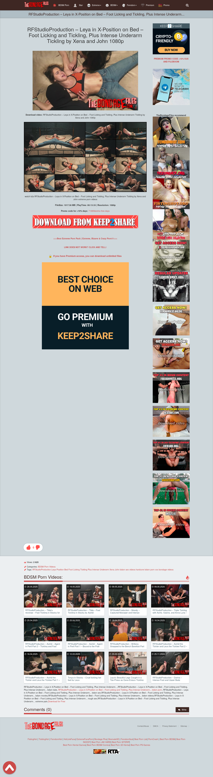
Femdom (131, 5)
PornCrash (153, 739)
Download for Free (56, 701)
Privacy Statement (169, 726)
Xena (112, 569)
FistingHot (32, 739)
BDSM (113, 5)
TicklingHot (44, 739)
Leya (53, 569)
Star (80, 5)
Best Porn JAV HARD (101, 742)
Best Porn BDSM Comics (98, 744)
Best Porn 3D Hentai (120, 744)
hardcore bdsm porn (145, 569)
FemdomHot (56, 739)
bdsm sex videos (127, 569)
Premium (150, 5)
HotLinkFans (69, 739)
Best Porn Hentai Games (74, 744)
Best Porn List (140, 739)
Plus (90, 569)
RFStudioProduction (41, 569)
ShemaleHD (113, 739)
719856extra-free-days (99, 210)
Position (60, 569)
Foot (71, 569)
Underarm (104, 569)
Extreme (96, 5)
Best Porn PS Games (140, 744)
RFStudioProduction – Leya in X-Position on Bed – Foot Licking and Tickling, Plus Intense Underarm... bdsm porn (110, 689)
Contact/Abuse (143, 726)
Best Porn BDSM (167, 739)
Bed (66, 569)
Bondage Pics (100, 739)
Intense (95, 569)
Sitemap (184, 726)
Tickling (83, 569)
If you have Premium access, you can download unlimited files (87, 256)
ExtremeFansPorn (85, 739)
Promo (166, 5)
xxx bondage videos (164, 569)
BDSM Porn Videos (46, 566)
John (117, 569)
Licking (76, 569)
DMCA (155, 726)
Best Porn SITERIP (120, 742)
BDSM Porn (63, 5)
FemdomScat (127, 739)
